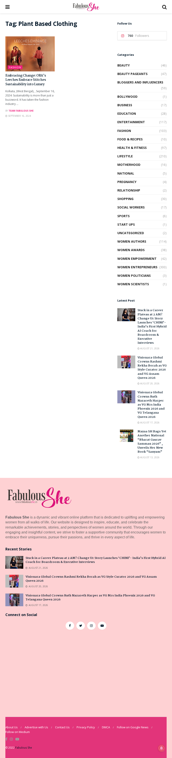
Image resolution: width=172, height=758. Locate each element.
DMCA (106, 727)
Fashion (15, 67)
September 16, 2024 (19, 115)
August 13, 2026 (149, 457)
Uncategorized (130, 233)
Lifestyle (125, 156)
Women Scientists (133, 284)
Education (126, 113)
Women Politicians (134, 275)
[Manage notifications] (161, 748)
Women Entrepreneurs (137, 267)
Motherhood (128, 164)
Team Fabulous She (21, 110)
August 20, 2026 (149, 383)
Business (124, 105)
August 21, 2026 (149, 348)
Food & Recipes (130, 139)
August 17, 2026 (149, 422)
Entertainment (131, 122)
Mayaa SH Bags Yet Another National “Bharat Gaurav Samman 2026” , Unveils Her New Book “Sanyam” (152, 441)
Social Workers (131, 207)
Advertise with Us (36, 727)
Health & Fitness (132, 148)
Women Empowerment (137, 258)
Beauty (123, 65)
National (125, 173)
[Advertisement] (86, 670)
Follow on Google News (132, 727)
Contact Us (62, 727)
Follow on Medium (17, 732)
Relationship (128, 190)
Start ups (126, 224)
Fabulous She (23, 748)
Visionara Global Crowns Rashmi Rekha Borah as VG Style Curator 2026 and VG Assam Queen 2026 (152, 367)
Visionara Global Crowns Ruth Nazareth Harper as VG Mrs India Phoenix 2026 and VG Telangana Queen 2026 (151, 404)
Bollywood (127, 96)
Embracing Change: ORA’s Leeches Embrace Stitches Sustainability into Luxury (25, 80)
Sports (123, 216)
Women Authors (131, 241)
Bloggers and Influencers (140, 82)
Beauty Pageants (132, 74)
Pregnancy (126, 182)
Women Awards (131, 250)
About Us (11, 727)
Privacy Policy (86, 727)
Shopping (125, 199)
